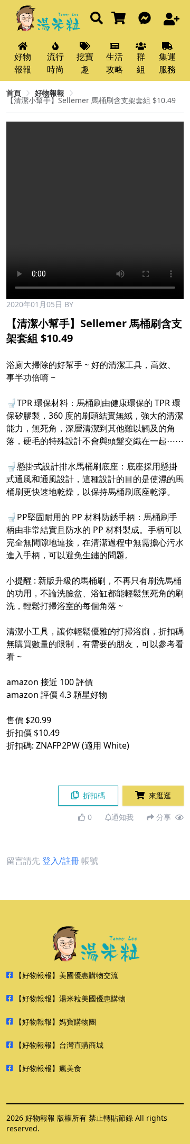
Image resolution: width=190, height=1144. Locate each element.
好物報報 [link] (49, 93)
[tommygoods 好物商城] (120, 19)
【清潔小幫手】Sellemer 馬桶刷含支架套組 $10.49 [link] (91, 100)
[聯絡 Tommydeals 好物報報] (146, 19)
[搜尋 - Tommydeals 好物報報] (96, 19)
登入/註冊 (60, 860)
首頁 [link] (13, 93)
